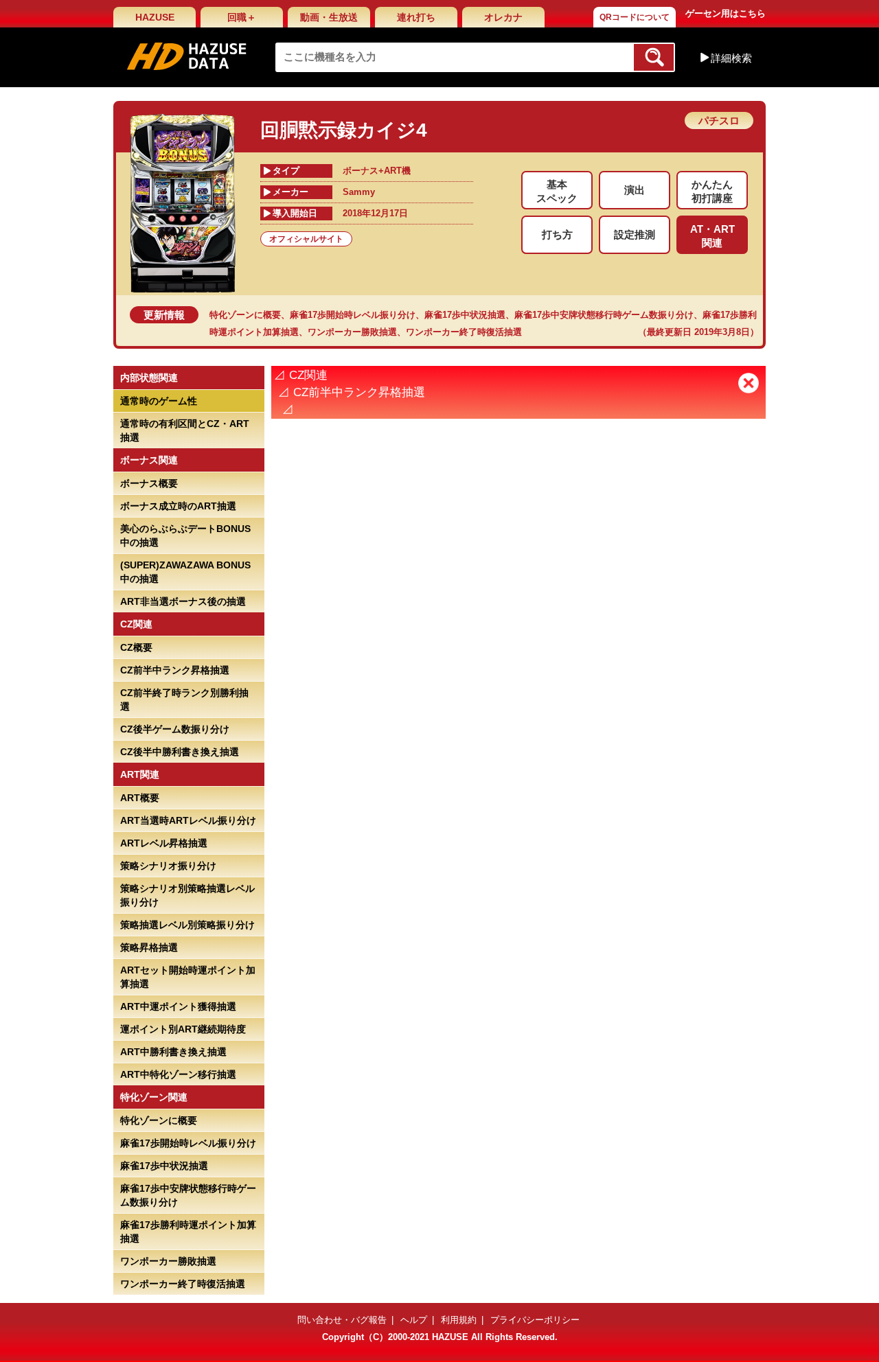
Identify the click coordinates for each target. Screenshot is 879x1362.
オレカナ (503, 17)
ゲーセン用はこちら (725, 13)
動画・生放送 (329, 17)
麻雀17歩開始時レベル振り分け (352, 315)
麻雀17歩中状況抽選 (464, 315)
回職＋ (241, 17)
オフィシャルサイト (306, 239)
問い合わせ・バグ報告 (342, 1320)
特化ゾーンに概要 (245, 315)
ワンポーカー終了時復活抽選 (464, 332)
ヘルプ (413, 1320)
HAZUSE (154, 17)
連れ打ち (416, 17)
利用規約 (459, 1320)
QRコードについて (635, 17)
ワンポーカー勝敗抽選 (352, 332)
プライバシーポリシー (535, 1320)
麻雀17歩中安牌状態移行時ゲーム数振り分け (604, 315)
